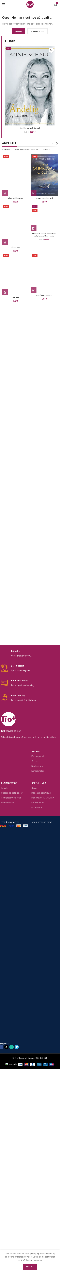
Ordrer (34, 761)
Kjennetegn (15, 247)
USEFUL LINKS (38, 783)
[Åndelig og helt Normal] (30, 85)
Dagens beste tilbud (41, 793)
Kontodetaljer (37, 771)
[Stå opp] (15, 274)
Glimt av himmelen (15, 198)
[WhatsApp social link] (11, 1047)
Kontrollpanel (37, 756)
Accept (30, 1267)
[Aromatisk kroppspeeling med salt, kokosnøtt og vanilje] (44, 217)
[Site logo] (30, 4)
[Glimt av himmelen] (15, 175)
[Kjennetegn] (15, 224)
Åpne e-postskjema (20, 670)
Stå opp (16, 297)
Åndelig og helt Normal (30, 128)
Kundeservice (9, 783)
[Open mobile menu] (3, 4)
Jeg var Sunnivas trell (44, 198)
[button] (51, 50)
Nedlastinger (37, 766)
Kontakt (4, 788)
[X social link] (6, 1047)
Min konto (37, 751)
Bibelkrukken (37, 802)
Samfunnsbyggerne (44, 295)
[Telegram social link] (17, 1047)
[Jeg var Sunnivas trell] (44, 175)
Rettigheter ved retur (11, 797)
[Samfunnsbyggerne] (44, 273)
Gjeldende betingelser (11, 793)
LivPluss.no (36, 807)
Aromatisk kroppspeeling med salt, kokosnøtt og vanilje (44, 234)
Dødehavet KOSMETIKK (42, 797)
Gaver (34, 788)
